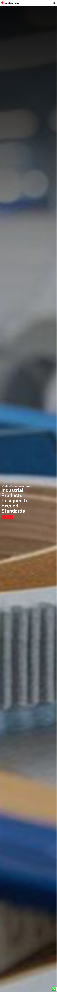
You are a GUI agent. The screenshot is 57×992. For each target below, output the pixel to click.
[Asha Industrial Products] (10, 3)
